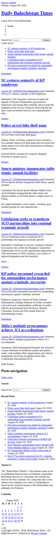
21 (15, 517)
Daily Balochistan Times (27, 13)
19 (9, 517)
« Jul (3, 527)
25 (6, 521)
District (4, 118)
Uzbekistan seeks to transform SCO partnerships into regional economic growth (28, 61)
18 (6, 517)
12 (9, 514)
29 (18, 521)
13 (12, 514)
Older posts (6, 377)
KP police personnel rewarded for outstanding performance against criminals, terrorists (29, 67)
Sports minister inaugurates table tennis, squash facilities (27, 170)
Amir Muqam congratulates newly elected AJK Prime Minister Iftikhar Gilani (30, 446)
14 (15, 514)
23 (21, 517)
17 (3, 517)
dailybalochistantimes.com (31, 91)
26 (9, 521)
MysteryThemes (39, 533)
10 (3, 514)
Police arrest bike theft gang (21, 51)
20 (12, 517)
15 (18, 514)
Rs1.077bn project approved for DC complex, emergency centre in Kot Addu (30, 457)
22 (18, 517)
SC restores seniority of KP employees (26, 48)
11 (6, 514)
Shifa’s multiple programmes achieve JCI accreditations (24, 328)
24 (3, 521)
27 (12, 521)
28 (15, 521)
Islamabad (6, 73)
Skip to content (8, 2)
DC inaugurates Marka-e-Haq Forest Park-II (29, 450)
